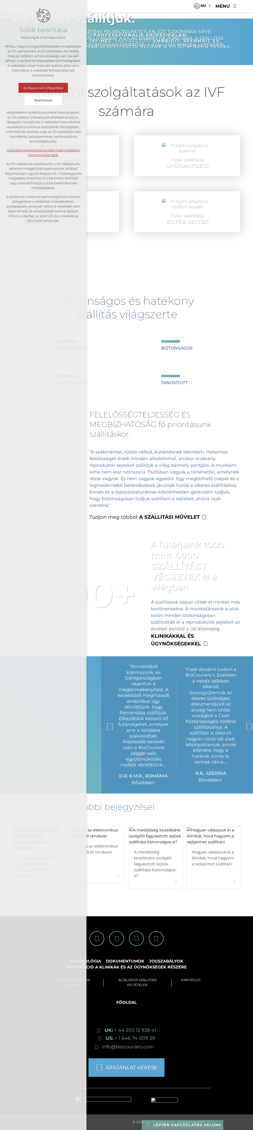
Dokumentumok (125, 961)
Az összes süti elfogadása (43, 88)
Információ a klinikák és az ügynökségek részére (126, 967)
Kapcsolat (191, 980)
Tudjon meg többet (144, 517)
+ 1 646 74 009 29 (130, 1038)
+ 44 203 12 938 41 (130, 1030)
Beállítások (43, 100)
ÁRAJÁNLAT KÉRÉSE (131, 1068)
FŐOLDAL (126, 1002)
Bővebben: (143, 782)
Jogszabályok (166, 961)
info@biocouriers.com (128, 1047)
